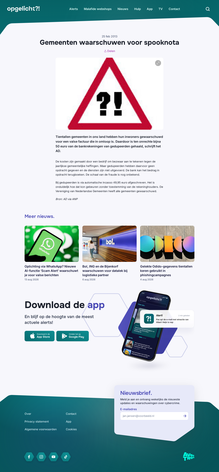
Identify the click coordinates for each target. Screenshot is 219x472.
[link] (23, 9)
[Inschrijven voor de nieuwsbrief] (184, 416)
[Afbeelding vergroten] (158, 63)
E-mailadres (128, 409)
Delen (111, 51)
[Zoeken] (208, 9)
